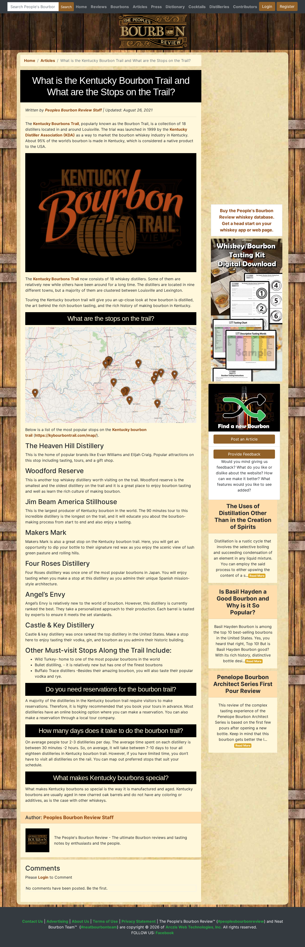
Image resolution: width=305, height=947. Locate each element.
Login (267, 6)
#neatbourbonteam (99, 927)
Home (81, 6)
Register (287, 6)
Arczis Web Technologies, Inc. (194, 927)
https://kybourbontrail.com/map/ (66, 435)
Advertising (57, 921)
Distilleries (219, 6)
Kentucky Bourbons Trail (56, 123)
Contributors (245, 6)
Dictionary (175, 6)
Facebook (165, 932)
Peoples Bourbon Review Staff (73, 110)
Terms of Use (105, 921)
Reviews (99, 6)
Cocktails (197, 6)
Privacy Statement (139, 921)
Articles (140, 6)
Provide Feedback (244, 454)
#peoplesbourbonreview (241, 921)
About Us (80, 921)
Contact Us (32, 921)
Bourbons (120, 6)
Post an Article (244, 439)
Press (156, 6)
